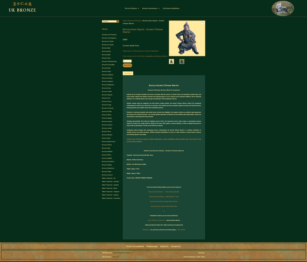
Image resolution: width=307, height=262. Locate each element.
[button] (203, 22)
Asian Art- (162, 220)
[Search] (118, 21)
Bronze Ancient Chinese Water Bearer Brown (164, 201)
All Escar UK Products (134, 21)
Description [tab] (128, 73)
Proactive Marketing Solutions (122, 253)
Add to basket (127, 65)
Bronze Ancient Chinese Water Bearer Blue (164, 206)
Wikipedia (146, 230)
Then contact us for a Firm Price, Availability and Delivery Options (145, 56)
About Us (164, 246)
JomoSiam (115, 257)
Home (124, 21)
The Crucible (181, 230)
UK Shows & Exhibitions (171, 8)
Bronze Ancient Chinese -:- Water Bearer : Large (163, 196)
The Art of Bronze (131, 8)
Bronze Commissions (149, 8)
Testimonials (152, 246)
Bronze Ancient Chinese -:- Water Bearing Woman (163, 192)
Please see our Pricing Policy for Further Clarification (141, 51)
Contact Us (176, 246)
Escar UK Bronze (153, 220)
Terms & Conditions (135, 246)
